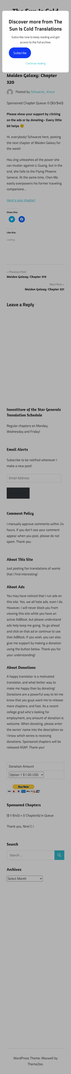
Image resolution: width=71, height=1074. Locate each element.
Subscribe (19, 52)
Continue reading (35, 63)
